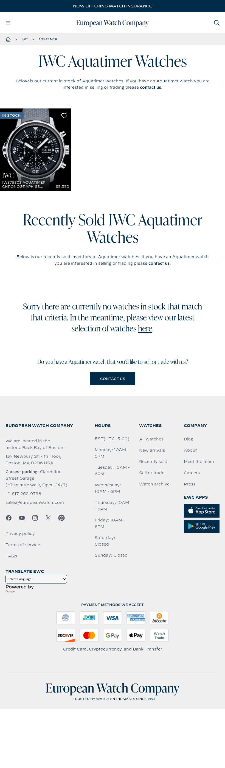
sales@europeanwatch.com (34, 502)
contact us (150, 87)
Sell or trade (151, 473)
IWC (25, 39)
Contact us (112, 379)
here (145, 329)
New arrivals (152, 450)
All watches (151, 439)
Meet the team (199, 461)
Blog (188, 439)
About (190, 450)
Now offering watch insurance (112, 6)
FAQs (11, 556)
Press (189, 484)
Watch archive (154, 484)
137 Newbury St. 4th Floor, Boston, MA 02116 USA (33, 459)
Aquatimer (47, 39)
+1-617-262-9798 (23, 493)
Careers (192, 473)
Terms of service (22, 545)
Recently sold (153, 461)
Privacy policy (20, 533)
